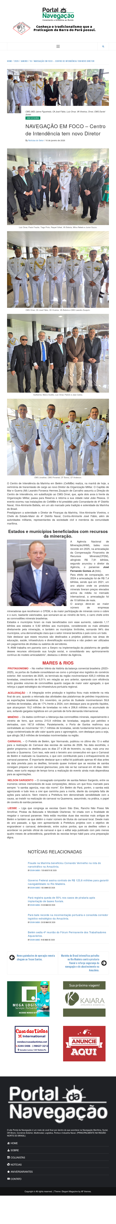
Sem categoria (33, 118)
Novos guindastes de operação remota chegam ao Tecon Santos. (36, 957)
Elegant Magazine (70, 1191)
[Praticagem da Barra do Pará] (58, 28)
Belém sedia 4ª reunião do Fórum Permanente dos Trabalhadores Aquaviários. (67, 934)
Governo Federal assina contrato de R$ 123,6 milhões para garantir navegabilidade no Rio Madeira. (68, 882)
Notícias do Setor (36, 140)
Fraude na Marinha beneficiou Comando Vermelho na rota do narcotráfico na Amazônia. (64, 864)
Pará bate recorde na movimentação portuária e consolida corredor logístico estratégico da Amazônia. (68, 916)
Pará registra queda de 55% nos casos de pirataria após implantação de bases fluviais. (61, 899)
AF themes (86, 1191)
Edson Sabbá (35, 870)
